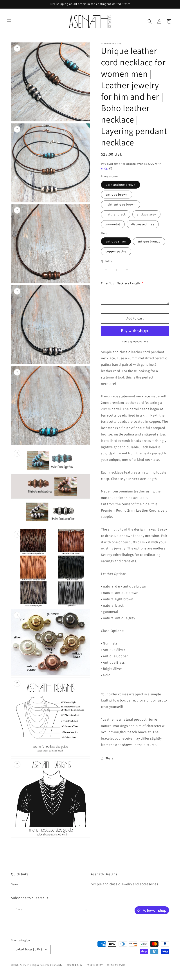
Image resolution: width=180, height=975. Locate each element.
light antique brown (121, 204)
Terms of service (116, 964)
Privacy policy (94, 964)
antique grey (146, 214)
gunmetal (113, 224)
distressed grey (142, 224)
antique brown (117, 194)
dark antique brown (120, 185)
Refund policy (74, 964)
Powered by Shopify (51, 964)
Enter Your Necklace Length (122, 283)
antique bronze (148, 241)
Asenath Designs (29, 964)
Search (16, 884)
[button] (9, 21)
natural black (116, 214)
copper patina (116, 251)
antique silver (116, 241)
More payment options (135, 341)
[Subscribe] (85, 910)
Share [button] (109, 758)
